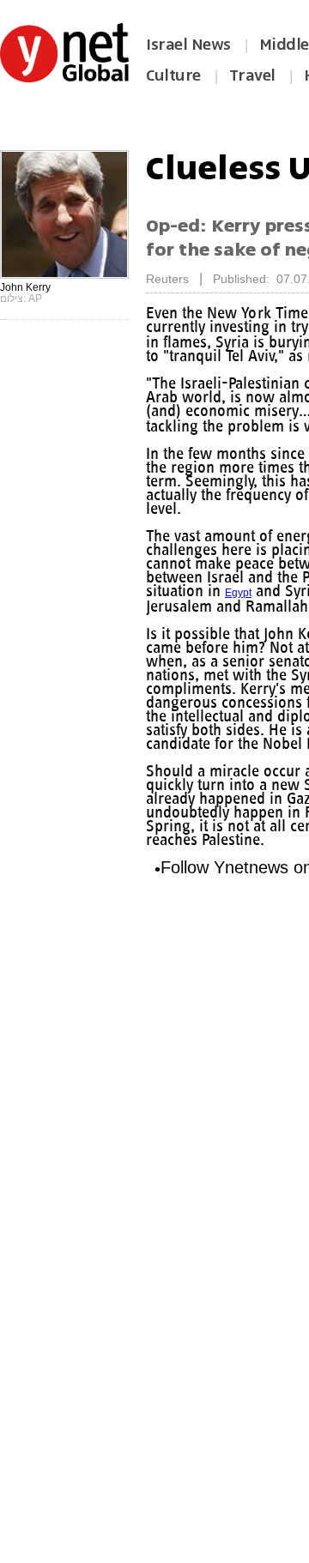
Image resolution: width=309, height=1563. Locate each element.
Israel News (188, 45)
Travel (252, 75)
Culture (173, 75)
